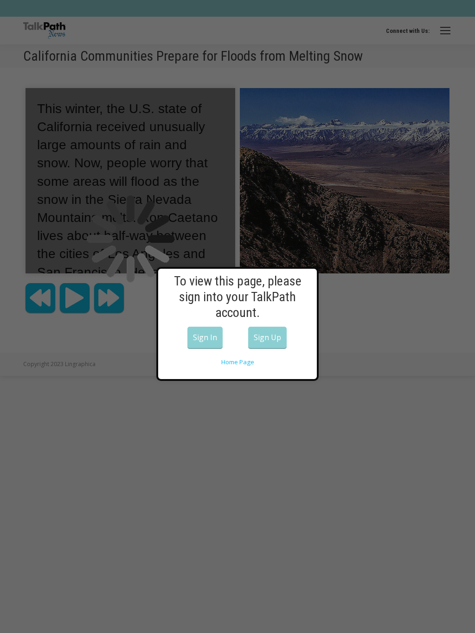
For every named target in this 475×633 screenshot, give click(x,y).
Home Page (237, 362)
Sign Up (267, 337)
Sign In (205, 337)
